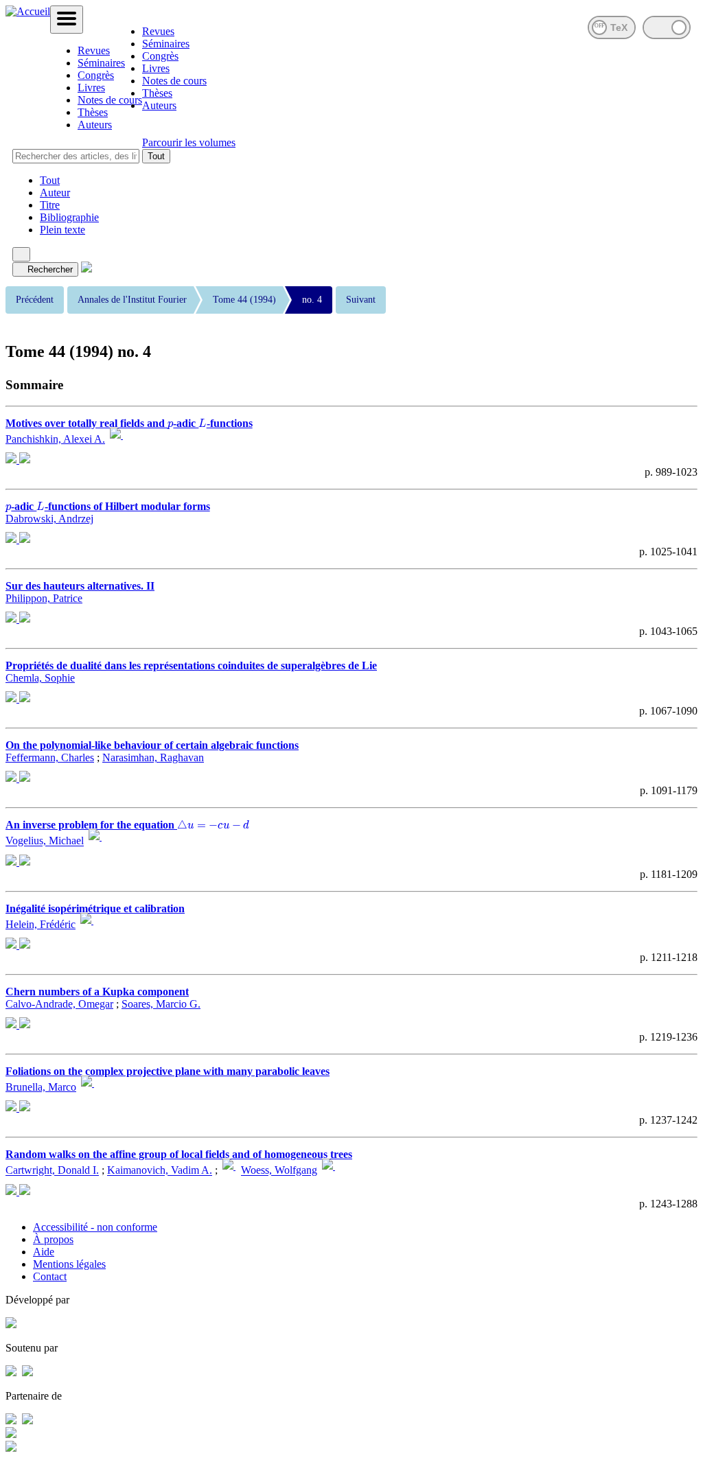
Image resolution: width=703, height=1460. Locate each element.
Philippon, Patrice (43, 598)
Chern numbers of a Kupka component (97, 991)
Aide (43, 1252)
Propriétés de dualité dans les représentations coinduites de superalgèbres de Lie (191, 665)
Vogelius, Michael (44, 841)
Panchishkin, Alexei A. (55, 439)
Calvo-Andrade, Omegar (59, 1004)
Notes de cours (110, 100)
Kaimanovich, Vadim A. (159, 1171)
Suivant (361, 299)
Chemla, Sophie (40, 678)
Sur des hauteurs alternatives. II (79, 586)
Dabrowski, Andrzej (49, 518)
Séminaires (101, 63)
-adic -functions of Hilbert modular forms (107, 506)
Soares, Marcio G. (161, 1004)
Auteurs (95, 124)
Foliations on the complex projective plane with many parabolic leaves (167, 1071)
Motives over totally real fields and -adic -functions (129, 423)
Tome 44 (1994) (244, 299)
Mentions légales (69, 1264)
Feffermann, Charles (49, 757)
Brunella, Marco (40, 1087)
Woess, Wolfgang (279, 1171)
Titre (50, 205)
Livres (91, 87)
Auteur (55, 192)
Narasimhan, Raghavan (153, 757)
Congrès (96, 75)
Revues (94, 50)
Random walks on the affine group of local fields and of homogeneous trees (178, 1154)
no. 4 (312, 299)
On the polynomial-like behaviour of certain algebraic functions (152, 745)
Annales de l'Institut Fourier (132, 299)
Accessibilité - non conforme (95, 1227)
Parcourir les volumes (188, 142)
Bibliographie (69, 217)
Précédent (35, 299)
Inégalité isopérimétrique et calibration (95, 908)
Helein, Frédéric (40, 924)
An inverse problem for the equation (122, 825)
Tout (156, 156)
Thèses (93, 112)
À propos (53, 1239)
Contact (50, 1276)
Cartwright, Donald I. (52, 1171)
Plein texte (62, 229)
